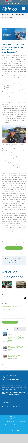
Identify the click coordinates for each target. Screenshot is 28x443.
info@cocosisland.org (12, 379)
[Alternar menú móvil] (24, 8)
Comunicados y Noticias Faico (17, 253)
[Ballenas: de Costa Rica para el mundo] (5, 355)
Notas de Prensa (8, 309)
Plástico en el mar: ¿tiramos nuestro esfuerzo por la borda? (16, 348)
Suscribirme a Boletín (10, 322)
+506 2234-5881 (11, 376)
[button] (3, 284)
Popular (8, 329)
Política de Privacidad (10, 424)
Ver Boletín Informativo (9, 316)
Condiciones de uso (21, 421)
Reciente (20, 329)
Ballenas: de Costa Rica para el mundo (15, 356)
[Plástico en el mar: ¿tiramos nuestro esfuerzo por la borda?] (5, 346)
